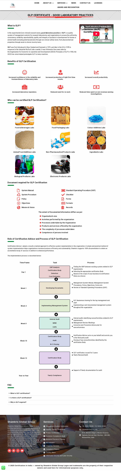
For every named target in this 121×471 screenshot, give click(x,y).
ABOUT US (47, 3)
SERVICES (61, 3)
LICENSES (98, 3)
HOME (36, 3)
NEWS (73, 3)
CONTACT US (85, 3)
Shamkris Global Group (21, 422)
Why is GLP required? (18, 402)
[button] (60, 393)
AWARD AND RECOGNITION (68, 7)
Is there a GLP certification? (21, 398)
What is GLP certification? (20, 393)
